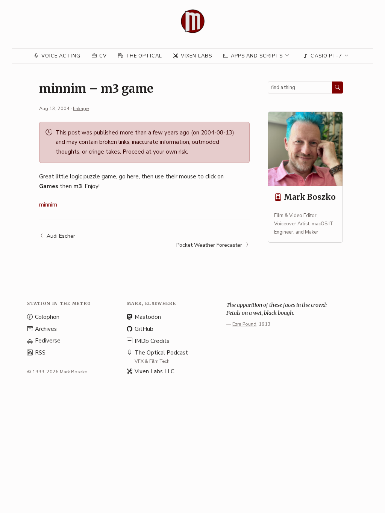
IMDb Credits (152, 341)
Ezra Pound (244, 324)
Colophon (47, 317)
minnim (48, 204)
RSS (40, 352)
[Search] (337, 87)
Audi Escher (61, 236)
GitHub (144, 329)
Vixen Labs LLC (154, 371)
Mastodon (148, 317)
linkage (81, 108)
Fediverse (48, 340)
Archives (46, 329)
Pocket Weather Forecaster (209, 245)
